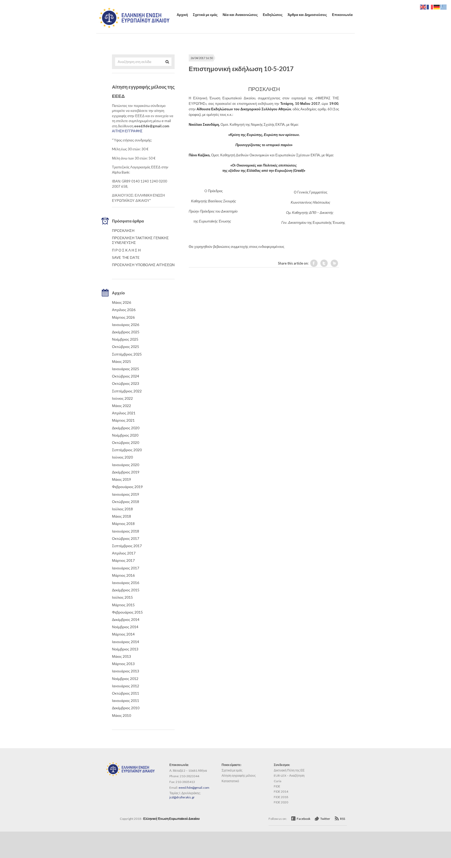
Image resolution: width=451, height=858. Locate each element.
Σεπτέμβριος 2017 (127, 546)
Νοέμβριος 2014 (125, 627)
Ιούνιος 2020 (122, 457)
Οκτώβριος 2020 (125, 442)
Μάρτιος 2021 (123, 420)
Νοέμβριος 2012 (125, 678)
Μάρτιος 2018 (123, 523)
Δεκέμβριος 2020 (125, 428)
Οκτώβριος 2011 (125, 693)
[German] (437, 6)
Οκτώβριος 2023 (125, 383)
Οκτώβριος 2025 (125, 346)
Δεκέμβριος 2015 (125, 590)
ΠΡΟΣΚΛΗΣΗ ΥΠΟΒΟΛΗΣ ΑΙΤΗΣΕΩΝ (143, 264)
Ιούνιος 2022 (122, 398)
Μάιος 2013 (121, 656)
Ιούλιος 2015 (122, 597)
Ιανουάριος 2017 (125, 568)
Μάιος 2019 (121, 479)
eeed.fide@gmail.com (194, 788)
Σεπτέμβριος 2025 (127, 354)
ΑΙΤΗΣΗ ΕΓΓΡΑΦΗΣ (127, 131)
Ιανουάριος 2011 (125, 700)
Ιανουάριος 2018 (125, 531)
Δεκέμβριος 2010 (125, 708)
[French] (430, 6)
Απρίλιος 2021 (123, 413)
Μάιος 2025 (121, 361)
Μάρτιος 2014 (123, 634)
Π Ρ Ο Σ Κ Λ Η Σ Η (126, 250)
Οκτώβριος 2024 (125, 376)
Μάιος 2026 (121, 302)
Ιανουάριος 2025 (125, 369)
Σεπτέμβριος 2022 (127, 391)
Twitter (325, 819)
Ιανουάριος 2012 (125, 686)
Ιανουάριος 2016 (125, 582)
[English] (423, 6)
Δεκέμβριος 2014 (125, 619)
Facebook (303, 819)
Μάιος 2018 (121, 516)
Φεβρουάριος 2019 (127, 486)
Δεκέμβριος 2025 (125, 332)
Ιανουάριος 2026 (125, 324)
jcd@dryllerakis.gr (182, 797)
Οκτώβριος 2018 (125, 501)
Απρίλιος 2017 (123, 553)
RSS (342, 819)
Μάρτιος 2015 (123, 605)
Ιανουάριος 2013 (125, 671)
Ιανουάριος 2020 (125, 464)
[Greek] (443, 6)
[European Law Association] (134, 27)
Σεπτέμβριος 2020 (127, 450)
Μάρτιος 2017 (123, 560)
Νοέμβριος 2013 (125, 649)
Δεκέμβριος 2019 (125, 472)
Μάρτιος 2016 (123, 575)
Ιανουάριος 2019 (125, 494)
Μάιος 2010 (121, 715)
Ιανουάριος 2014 (125, 641)
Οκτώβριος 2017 (125, 538)
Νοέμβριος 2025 (125, 339)
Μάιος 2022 (121, 405)
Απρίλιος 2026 (123, 309)
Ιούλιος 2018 (122, 509)
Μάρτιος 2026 (123, 317)
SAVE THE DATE (126, 257)
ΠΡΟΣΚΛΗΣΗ (123, 230)
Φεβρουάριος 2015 (127, 612)
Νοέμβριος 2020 (125, 435)
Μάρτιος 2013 (123, 663)
